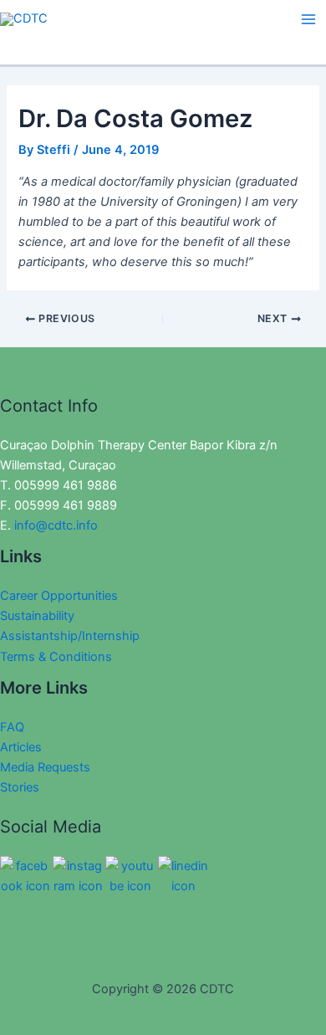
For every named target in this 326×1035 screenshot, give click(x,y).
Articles (21, 747)
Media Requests (45, 767)
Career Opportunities (59, 595)
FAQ (12, 727)
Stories (19, 787)
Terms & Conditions (56, 656)
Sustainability (37, 615)
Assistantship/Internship (70, 635)
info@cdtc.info (56, 525)
